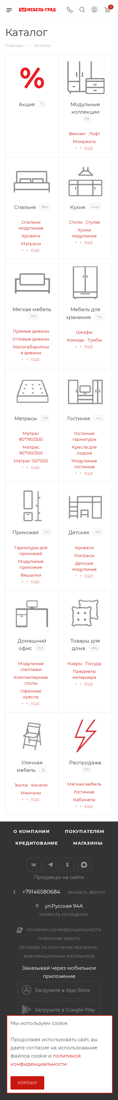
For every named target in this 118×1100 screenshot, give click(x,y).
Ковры (75, 663)
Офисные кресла (30, 693)
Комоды (75, 340)
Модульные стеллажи (31, 666)
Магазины (87, 843)
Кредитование (36, 843)
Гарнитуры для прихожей (31, 550)
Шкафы (84, 332)
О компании (31, 831)
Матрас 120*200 (31, 460)
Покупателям (85, 831)
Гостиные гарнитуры (84, 436)
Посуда (93, 663)
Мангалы (31, 792)
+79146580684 (41, 892)
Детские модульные (84, 566)
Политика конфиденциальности (64, 930)
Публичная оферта (59, 939)
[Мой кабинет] (94, 10)
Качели (39, 785)
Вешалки (31, 575)
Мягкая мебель (84, 784)
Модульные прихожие (31, 564)
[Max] (84, 865)
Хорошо (27, 1082)
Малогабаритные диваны (31, 349)
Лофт (94, 133)
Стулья (93, 222)
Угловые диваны (30, 339)
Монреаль (84, 141)
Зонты (21, 785)
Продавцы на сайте (59, 877)
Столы (75, 222)
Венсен (77, 133)
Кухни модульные (84, 232)
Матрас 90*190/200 (31, 449)
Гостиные (84, 791)
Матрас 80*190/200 (31, 436)
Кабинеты (84, 799)
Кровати (31, 235)
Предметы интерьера (84, 674)
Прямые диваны (31, 331)
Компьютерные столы (31, 680)
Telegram (51, 865)
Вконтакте (34, 865)
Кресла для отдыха (84, 449)
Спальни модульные (31, 225)
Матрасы (31, 243)
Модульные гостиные (84, 463)
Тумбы (95, 340)
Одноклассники (67, 865)
